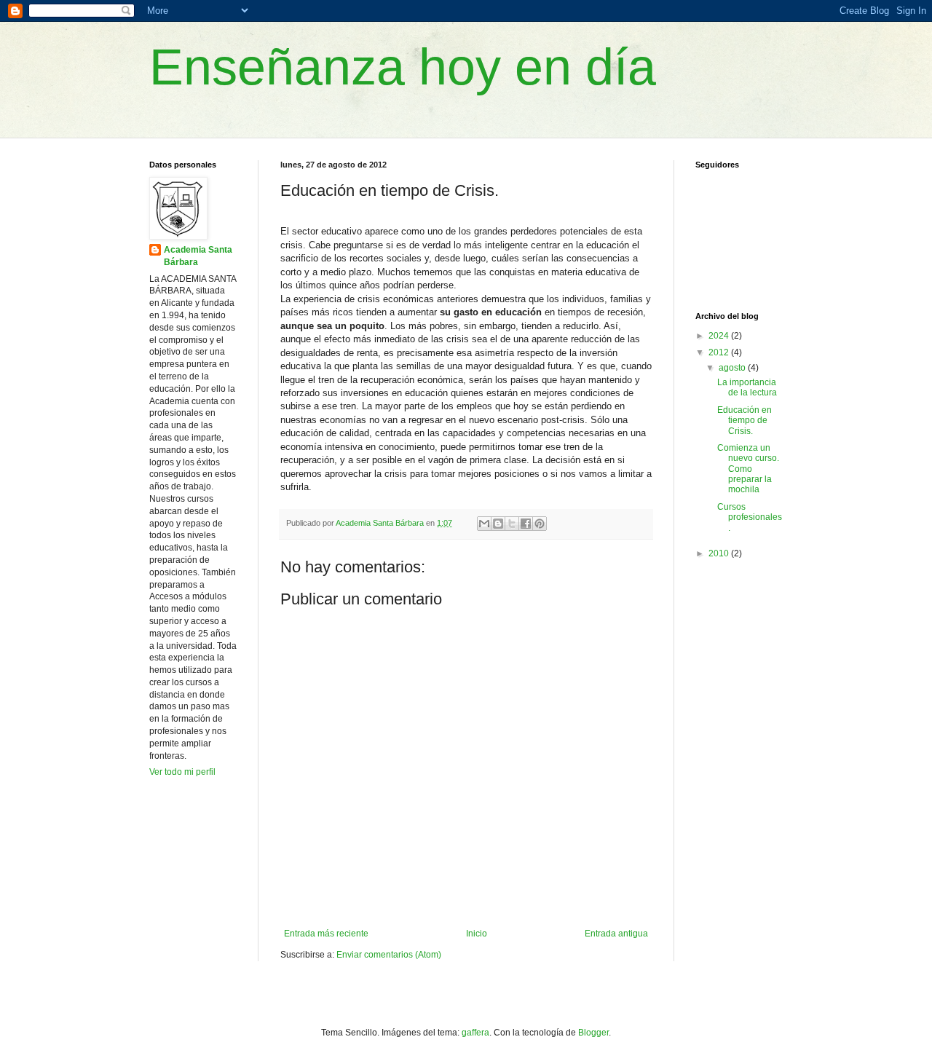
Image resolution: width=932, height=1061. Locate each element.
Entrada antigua (616, 933)
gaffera (475, 1033)
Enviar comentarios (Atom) (388, 955)
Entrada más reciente (326, 933)
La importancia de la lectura (747, 387)
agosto (733, 368)
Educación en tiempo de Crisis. (744, 420)
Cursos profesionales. (749, 517)
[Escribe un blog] (498, 523)
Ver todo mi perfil (182, 772)
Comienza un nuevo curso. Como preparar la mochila (748, 469)
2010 (719, 553)
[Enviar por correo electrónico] (484, 523)
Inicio (476, 933)
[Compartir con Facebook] (525, 523)
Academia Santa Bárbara (198, 256)
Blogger (593, 1033)
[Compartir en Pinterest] (539, 523)
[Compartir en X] (512, 523)
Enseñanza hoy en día (402, 67)
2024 (719, 336)
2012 (719, 352)
